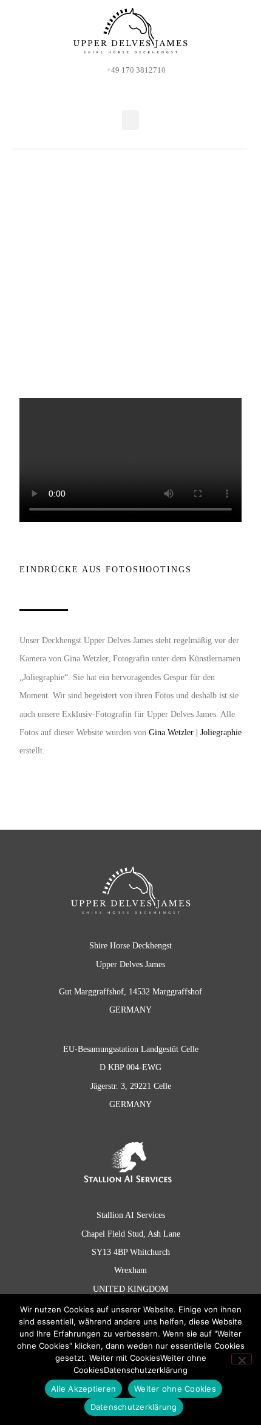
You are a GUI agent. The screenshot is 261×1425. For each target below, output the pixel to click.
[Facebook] (122, 89)
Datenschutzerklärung (133, 1407)
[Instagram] (139, 89)
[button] (130, 120)
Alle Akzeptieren (83, 1389)
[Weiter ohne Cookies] (241, 1359)
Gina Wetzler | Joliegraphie (195, 732)
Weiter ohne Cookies (175, 1389)
